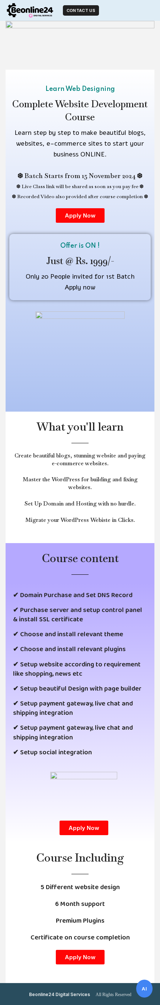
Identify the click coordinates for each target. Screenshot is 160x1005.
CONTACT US (81, 10)
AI (144, 989)
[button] (80, 215)
